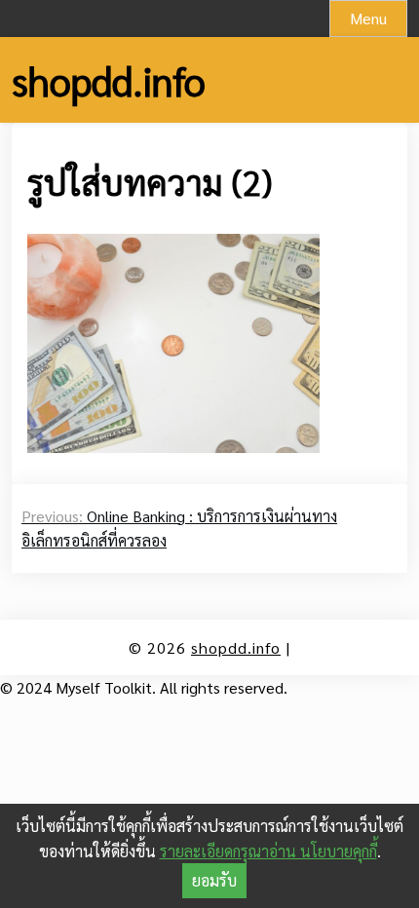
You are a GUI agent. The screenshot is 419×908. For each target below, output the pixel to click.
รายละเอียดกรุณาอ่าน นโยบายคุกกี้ (268, 851)
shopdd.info (109, 80)
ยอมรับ (214, 880)
